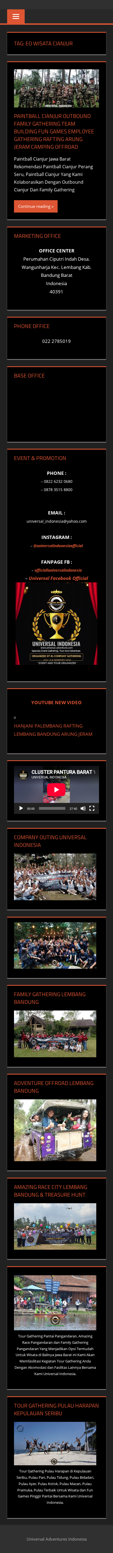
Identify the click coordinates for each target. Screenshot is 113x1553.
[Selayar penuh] (92, 808)
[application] (56, 790)
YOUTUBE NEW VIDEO (56, 702)
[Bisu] (83, 808)
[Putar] (21, 808)
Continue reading (34, 206)
